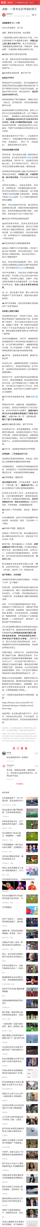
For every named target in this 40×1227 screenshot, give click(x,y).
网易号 (10, 2)
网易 (3, 2)
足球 (28, 37)
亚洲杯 (29, 157)
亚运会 (11, 197)
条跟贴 (19, 784)
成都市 (33, 396)
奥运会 (20, 267)
